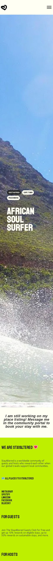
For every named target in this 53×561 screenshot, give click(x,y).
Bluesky (6, 503)
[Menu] (49, 7)
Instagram (7, 491)
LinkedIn (5, 497)
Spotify (5, 494)
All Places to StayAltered (19, 478)
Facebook (6, 500)
